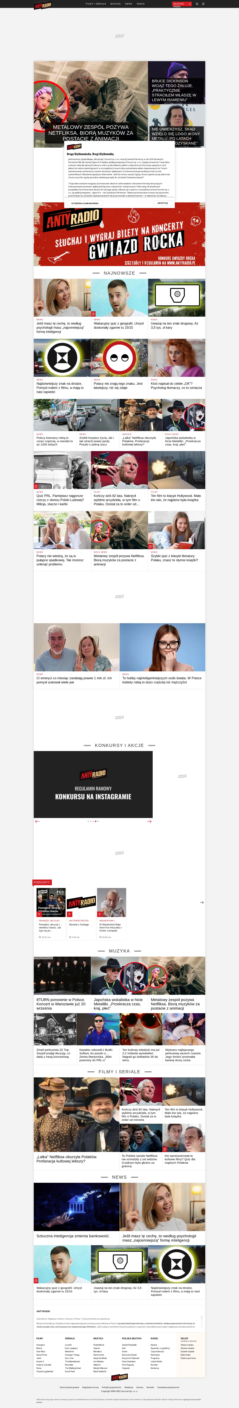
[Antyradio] (43, 6)
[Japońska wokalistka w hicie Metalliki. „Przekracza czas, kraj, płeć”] (183, 415)
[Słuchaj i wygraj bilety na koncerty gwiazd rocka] (119, 234)
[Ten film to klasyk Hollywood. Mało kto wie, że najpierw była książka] (176, 470)
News (40, 319)
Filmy (97, 492)
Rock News (172, 434)
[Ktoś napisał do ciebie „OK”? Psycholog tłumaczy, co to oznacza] (176, 358)
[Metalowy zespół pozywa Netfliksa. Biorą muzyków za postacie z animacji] (91, 104)
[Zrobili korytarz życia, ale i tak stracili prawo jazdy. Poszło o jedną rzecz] (98, 415)
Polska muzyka (132, 1338)
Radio (154, 1338)
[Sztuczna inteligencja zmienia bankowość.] (76, 1207)
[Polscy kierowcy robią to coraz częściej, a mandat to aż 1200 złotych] (55, 415)
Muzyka (119, 950)
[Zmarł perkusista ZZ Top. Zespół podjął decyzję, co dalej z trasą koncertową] (55, 1029)
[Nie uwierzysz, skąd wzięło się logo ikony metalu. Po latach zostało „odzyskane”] (176, 126)
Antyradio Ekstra (79, 921)
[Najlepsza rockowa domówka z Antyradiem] (132, 784)
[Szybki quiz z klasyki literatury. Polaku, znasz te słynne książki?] (176, 530)
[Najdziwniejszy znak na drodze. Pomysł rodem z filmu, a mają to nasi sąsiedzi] (62, 358)
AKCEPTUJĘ (163, 203)
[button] (88, 821)
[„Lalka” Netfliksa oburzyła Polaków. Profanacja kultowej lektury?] (140, 415)
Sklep (184, 1338)
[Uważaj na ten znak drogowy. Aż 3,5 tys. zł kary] (176, 298)
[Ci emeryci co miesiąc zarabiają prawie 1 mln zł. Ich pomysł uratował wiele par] (76, 647)
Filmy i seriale (120, 1071)
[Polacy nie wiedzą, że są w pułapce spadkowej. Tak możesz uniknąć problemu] (62, 530)
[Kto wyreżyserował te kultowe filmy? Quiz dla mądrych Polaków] (184, 1138)
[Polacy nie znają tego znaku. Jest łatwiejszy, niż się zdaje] (119, 358)
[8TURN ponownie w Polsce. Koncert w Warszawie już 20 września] (62, 976)
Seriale (127, 434)
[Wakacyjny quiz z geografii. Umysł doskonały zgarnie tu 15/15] (119, 298)
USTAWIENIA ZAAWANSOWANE (85, 203)
